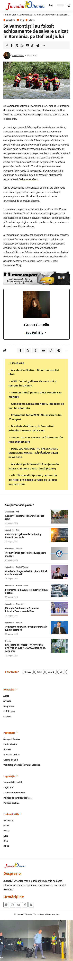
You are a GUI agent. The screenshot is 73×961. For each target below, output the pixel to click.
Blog (14, 14)
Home (6, 14)
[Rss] (31, 904)
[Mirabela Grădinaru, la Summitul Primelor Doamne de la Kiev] (59, 609)
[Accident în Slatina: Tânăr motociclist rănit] (59, 517)
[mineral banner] (36, 277)
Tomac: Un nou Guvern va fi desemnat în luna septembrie (26, 628)
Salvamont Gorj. (28, 179)
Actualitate (10, 20)
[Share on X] (16, 45)
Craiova (28, 672)
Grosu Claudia (18, 55)
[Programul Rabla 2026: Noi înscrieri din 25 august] (59, 590)
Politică (19, 622)
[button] (50, 5)
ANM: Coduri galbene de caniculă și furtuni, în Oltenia (23, 536)
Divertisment (21, 604)
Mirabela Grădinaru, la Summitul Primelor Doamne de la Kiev (22, 610)
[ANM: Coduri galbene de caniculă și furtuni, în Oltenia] (59, 535)
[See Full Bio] (45, 332)
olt (61, 672)
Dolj (17, 530)
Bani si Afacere (22, 567)
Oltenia (31, 20)
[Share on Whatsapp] (22, 45)
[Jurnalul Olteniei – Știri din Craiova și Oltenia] (25, 5)
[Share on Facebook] (11, 45)
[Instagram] (12, 904)
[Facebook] (6, 904)
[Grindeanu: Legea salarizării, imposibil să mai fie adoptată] (59, 572)
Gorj (22, 20)
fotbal (39, 672)
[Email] (27, 45)
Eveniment (9, 512)
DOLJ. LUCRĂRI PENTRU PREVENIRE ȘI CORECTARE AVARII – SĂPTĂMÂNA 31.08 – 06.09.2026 (34, 453)
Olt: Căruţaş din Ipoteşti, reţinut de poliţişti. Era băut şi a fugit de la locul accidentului (32, 480)
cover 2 (51, 672)
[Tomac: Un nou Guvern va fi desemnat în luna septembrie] (59, 627)
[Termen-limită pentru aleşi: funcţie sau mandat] (59, 553)
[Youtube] (18, 904)
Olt (17, 512)
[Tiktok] (25, 904)
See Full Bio (34, 332)
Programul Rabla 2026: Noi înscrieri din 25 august (26, 591)
